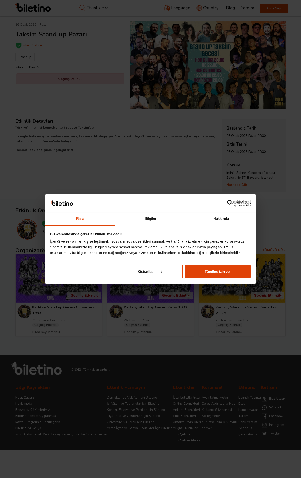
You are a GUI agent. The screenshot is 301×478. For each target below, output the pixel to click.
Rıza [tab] (79, 219)
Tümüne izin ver (218, 271)
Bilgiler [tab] (151, 219)
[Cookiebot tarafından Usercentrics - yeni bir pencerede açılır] (230, 203)
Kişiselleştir (147, 271)
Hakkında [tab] (221, 219)
